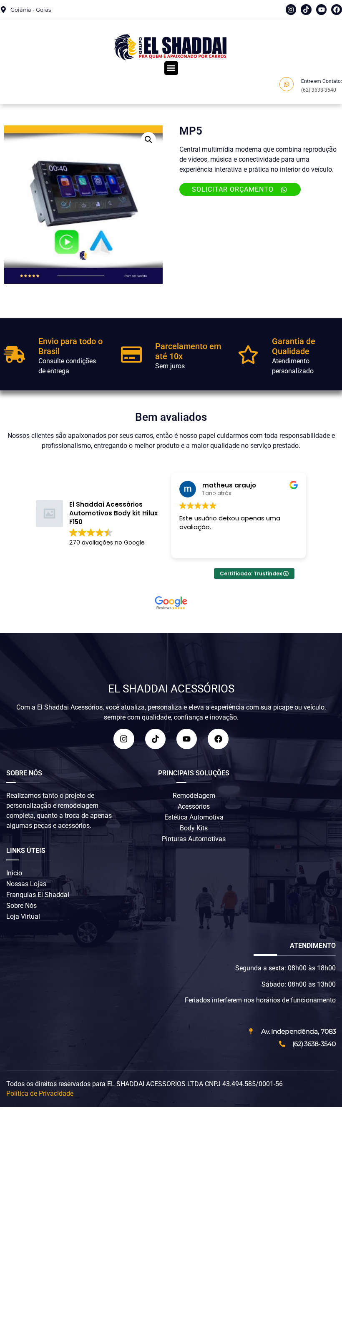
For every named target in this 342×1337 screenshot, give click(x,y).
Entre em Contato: (321, 81)
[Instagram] (291, 9)
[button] (171, 68)
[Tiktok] (306, 9)
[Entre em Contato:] (286, 84)
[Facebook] (336, 9)
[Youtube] (321, 9)
